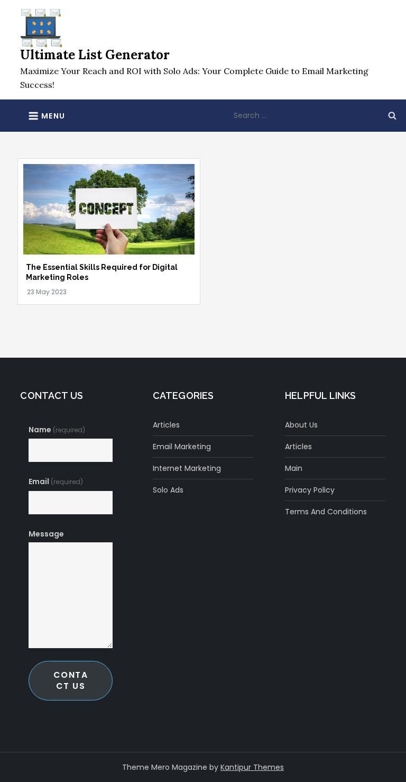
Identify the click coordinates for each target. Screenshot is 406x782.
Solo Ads (168, 490)
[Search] (392, 115)
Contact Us (70, 680)
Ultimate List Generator (95, 55)
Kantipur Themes (252, 767)
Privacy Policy (310, 490)
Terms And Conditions (326, 511)
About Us (301, 425)
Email (56, 481)
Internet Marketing (187, 468)
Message (46, 534)
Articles (166, 425)
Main (293, 468)
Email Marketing (182, 446)
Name (57, 429)
